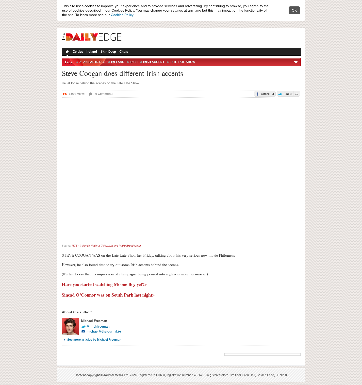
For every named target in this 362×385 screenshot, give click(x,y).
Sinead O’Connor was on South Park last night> (108, 294)
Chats (123, 51)
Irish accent (153, 62)
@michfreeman (98, 326)
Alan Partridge (92, 62)
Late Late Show (182, 62)
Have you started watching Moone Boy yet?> (104, 284)
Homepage (66, 52)
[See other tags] (296, 62)
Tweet (290, 94)
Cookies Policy (122, 15)
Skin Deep (108, 51)
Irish (134, 62)
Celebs (78, 51)
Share (267, 94)
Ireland (91, 51)
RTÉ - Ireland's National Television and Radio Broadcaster (106, 245)
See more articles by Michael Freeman (94, 339)
